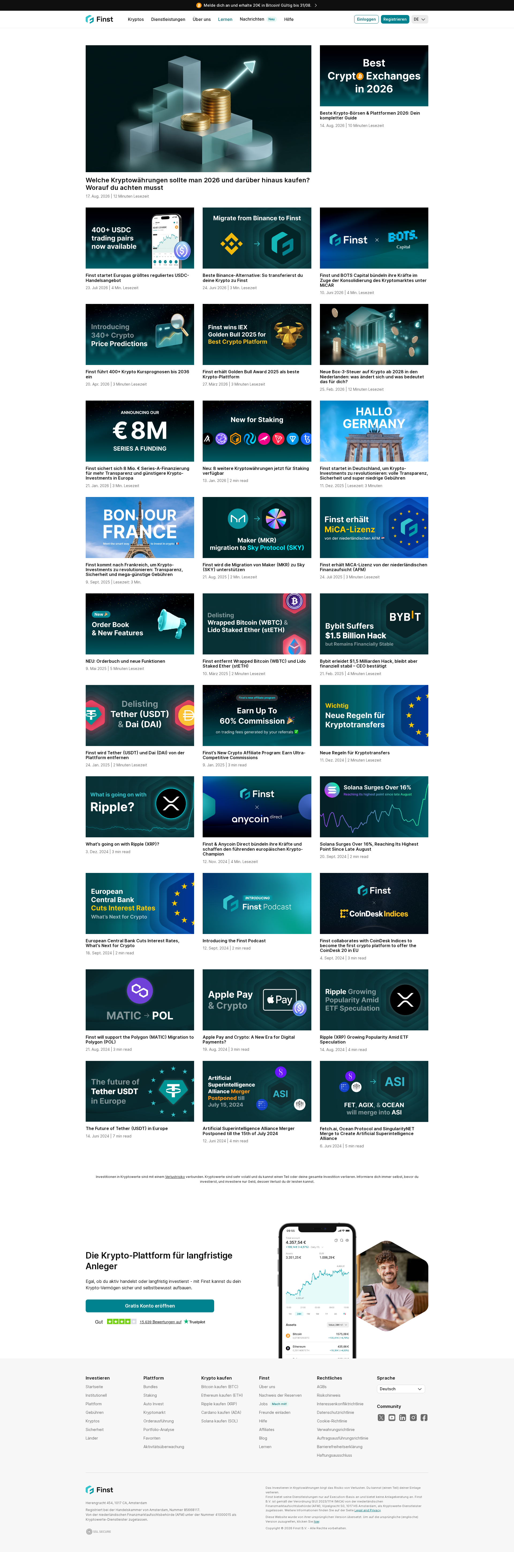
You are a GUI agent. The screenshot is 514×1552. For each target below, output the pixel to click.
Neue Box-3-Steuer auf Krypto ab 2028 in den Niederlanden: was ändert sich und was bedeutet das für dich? (372, 376)
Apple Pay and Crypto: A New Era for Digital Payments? (249, 1039)
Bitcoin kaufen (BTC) (220, 1386)
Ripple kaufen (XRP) (219, 1404)
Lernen (265, 1446)
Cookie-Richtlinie (332, 1421)
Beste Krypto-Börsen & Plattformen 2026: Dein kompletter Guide (370, 115)
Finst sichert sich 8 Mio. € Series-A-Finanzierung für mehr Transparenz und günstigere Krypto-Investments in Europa (137, 473)
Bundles (150, 1386)
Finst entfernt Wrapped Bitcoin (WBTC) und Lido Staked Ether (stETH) (254, 663)
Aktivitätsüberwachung (163, 1446)
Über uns (267, 1386)
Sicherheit (95, 1429)
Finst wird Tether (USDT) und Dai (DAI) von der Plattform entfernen (135, 755)
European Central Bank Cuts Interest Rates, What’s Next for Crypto (132, 943)
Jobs (273, 1404)
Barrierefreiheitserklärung (339, 1446)
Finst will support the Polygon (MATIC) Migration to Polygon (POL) (140, 1039)
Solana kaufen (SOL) (219, 1421)
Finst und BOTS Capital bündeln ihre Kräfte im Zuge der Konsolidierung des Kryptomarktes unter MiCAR (373, 280)
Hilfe (263, 1421)
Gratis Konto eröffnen (150, 1306)
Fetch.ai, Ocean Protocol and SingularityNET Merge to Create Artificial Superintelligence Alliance (367, 1133)
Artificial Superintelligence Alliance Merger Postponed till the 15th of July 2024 (249, 1131)
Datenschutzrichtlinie (335, 1412)
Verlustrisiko (175, 1177)
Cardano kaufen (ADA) (221, 1412)
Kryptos (93, 1421)
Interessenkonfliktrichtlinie (340, 1404)
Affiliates (266, 1429)
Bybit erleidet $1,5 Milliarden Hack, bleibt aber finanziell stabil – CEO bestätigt (369, 663)
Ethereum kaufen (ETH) (222, 1395)
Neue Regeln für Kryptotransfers (355, 752)
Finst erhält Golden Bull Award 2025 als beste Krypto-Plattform (251, 374)
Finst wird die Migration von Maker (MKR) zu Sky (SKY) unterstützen (254, 567)
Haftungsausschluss (334, 1455)
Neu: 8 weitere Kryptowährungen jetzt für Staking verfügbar (256, 471)
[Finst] (99, 19)
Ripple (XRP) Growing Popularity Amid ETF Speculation (364, 1039)
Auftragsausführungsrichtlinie (342, 1438)
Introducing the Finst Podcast (234, 940)
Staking (150, 1395)
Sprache (386, 1378)
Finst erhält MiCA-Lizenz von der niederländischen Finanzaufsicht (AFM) (373, 567)
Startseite (94, 1386)
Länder (92, 1438)
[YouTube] (392, 1417)
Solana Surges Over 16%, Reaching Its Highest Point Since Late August (369, 846)
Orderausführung (158, 1421)
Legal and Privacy (367, 1510)
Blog (263, 1438)
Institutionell (96, 1395)
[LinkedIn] (402, 1417)
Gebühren (95, 1412)
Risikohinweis (329, 1395)
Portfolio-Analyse (158, 1429)
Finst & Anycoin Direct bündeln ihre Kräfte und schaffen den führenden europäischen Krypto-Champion (253, 849)
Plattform (94, 1404)
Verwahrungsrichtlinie (336, 1429)
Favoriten (151, 1438)
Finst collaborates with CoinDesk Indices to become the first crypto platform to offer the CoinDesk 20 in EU (368, 945)
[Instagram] (413, 1417)
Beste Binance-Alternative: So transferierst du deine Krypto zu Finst (253, 278)
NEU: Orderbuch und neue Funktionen (125, 661)
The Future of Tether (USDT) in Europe (127, 1128)
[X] (381, 1417)
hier (316, 1521)
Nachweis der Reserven (280, 1395)
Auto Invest (153, 1404)
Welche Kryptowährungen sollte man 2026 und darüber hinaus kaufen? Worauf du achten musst (198, 183)
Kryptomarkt (154, 1412)
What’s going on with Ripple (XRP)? (122, 844)
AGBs (322, 1386)
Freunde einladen (274, 1412)
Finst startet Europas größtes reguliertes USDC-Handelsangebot (137, 278)
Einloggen (366, 19)
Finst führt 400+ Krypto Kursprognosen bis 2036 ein (137, 374)
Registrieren (395, 19)
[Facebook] (424, 1417)
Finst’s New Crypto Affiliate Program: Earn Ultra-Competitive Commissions (254, 755)
